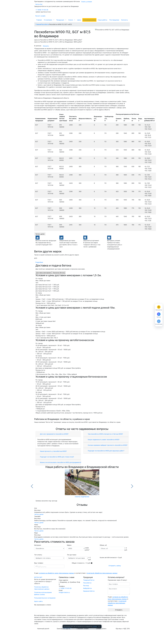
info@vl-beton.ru (64, 592)
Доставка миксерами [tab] (43, 273)
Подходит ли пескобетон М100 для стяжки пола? (57, 457)
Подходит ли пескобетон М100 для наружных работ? (105, 451)
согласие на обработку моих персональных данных (56, 573)
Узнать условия (86, 1)
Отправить (118, 610)
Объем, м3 (103, 545)
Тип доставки (71, 555)
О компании (48, 20)
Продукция (60, 20)
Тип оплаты (38, 555)
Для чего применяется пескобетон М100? (54, 434)
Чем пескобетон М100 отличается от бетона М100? (105, 434)
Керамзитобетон (89, 591)
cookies (94, 626)
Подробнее (39, 262)
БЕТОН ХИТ (38, 577)
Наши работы (102, 20)
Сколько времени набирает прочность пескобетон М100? (107, 445)
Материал (37, 545)
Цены (79, 20)
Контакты (124, 20)
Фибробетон (87, 588)
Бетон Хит (39, 4)
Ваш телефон (38, 563)
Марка (69, 545)
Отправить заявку (115, 565)
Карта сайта (38, 601)
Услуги (70, 20)
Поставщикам (114, 20)
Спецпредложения (89, 20)
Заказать (46, 46)
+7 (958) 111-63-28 (42, 10)
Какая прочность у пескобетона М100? (53, 451)
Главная (39, 20)
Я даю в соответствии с (75, 573)
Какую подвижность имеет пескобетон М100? (103, 439)
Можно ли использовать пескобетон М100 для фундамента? (60, 462)
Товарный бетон (88, 580)
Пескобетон (87, 583)
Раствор (86, 585)
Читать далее (40, 234)
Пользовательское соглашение (44, 598)
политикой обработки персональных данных (102, 573)
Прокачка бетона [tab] (59, 273)
